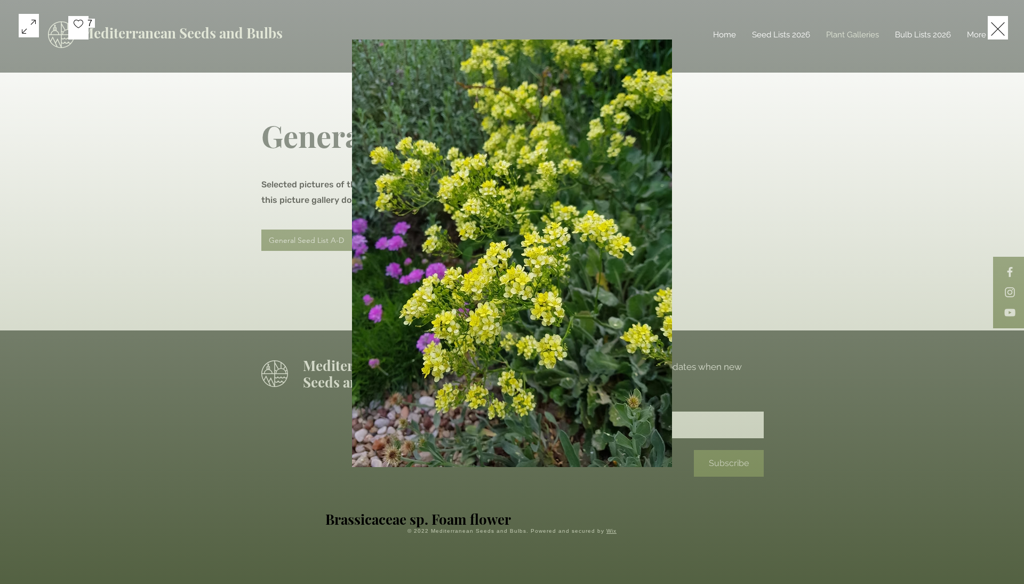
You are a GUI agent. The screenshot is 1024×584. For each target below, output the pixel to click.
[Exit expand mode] (998, 28)
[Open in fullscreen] (29, 25)
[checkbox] (78, 28)
